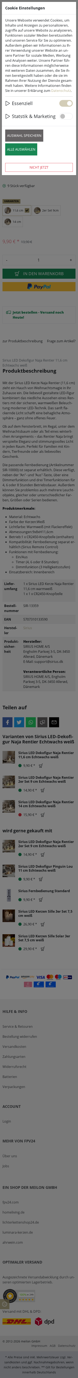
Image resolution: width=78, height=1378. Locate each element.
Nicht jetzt (39, 167)
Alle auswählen (21, 149)
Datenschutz (61, 90)
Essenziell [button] (22, 103)
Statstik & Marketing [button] (34, 116)
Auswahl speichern (24, 135)
